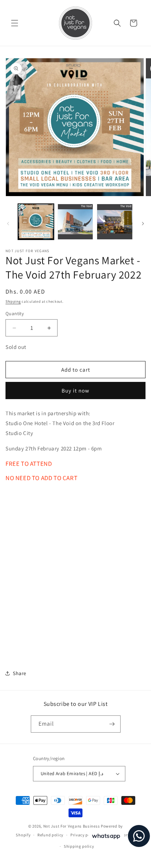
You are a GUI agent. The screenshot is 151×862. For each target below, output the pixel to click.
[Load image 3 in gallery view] (115, 222)
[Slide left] (8, 224)
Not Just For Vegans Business (71, 826)
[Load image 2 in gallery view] (75, 222)
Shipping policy (79, 846)
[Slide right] (143, 224)
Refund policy (50, 834)
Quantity (14, 313)
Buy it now (75, 390)
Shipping (13, 301)
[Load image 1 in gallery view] (36, 222)
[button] (15, 23)
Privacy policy (83, 834)
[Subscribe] (112, 724)
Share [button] (19, 673)
